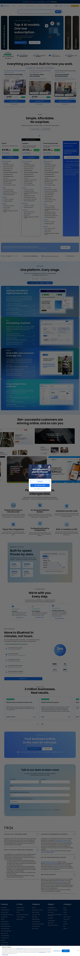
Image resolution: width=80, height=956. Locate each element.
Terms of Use (19, 948)
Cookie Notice (5, 954)
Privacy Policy (42, 952)
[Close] (78, 950)
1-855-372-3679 (41, 485)
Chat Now (40, 481)
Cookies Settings (56, 950)
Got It (65, 950)
